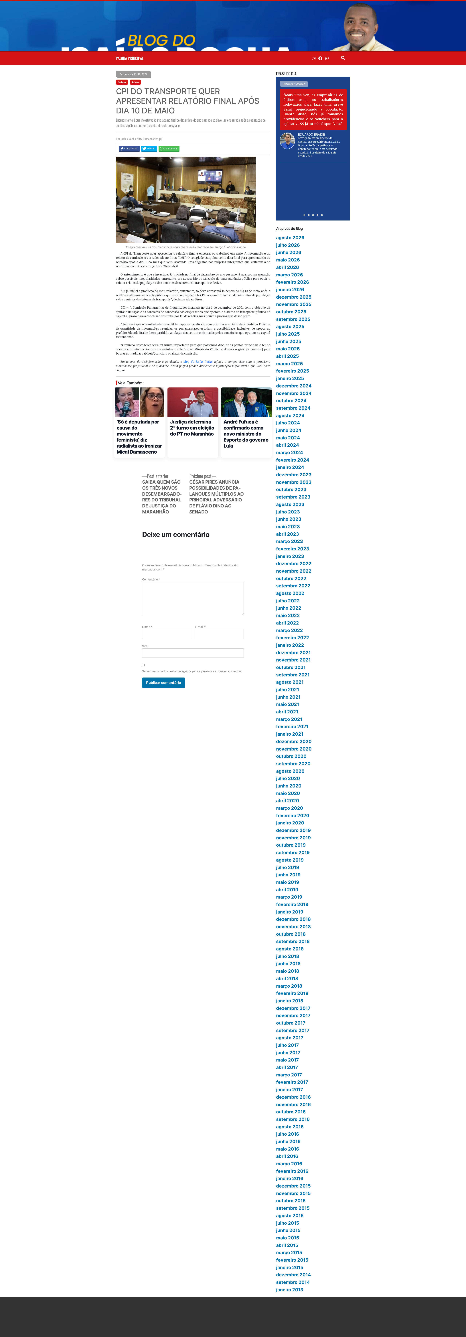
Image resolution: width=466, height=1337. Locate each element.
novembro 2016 (293, 1104)
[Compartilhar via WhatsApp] (169, 148)
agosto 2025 (290, 326)
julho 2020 (288, 778)
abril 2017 (287, 1067)
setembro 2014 (293, 1282)
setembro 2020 (293, 763)
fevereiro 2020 (292, 815)
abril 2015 (287, 1245)
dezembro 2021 (293, 652)
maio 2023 (288, 526)
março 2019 (289, 897)
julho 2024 (288, 423)
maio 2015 (287, 1237)
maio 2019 (287, 882)
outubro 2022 (291, 578)
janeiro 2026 (290, 289)
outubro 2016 (291, 1112)
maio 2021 (287, 704)
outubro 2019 (291, 845)
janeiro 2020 (290, 823)
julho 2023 (288, 512)
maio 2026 (288, 260)
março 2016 (289, 1163)
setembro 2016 (293, 1119)
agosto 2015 (290, 1215)
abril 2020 (287, 800)
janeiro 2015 (289, 1267)
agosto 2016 (290, 1126)
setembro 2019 (293, 852)
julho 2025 (288, 334)
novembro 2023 (293, 482)
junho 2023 (288, 519)
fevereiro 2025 (292, 371)
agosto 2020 (290, 771)
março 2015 (289, 1252)
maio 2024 (288, 437)
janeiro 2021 (289, 734)
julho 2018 (287, 956)
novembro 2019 (293, 837)
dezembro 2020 (294, 741)
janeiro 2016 (289, 1178)
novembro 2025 (293, 304)
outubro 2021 (291, 667)
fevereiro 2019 (292, 904)
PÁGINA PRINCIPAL (130, 58)
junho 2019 (288, 874)
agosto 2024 (290, 415)
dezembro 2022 (293, 563)
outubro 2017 (290, 1023)
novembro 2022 (293, 571)
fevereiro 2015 (292, 1260)
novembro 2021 (293, 660)
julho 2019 (287, 867)
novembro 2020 (294, 749)
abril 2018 (287, 978)
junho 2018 (288, 963)
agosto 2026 (290, 237)
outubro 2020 (291, 756)
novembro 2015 (293, 1193)
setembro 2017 (292, 1030)
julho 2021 (287, 689)
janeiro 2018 (289, 1000)
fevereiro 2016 (292, 1171)
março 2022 (289, 630)
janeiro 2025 (290, 378)
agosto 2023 (290, 504)
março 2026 (289, 274)
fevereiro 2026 (292, 282)
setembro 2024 (293, 408)
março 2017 (289, 1075)
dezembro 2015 (293, 1186)
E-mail (200, 627)
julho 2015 (287, 1223)
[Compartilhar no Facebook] (129, 148)
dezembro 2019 (293, 830)
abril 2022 (287, 623)
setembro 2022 (293, 585)
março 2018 (289, 986)
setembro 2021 (293, 675)
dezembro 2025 (293, 297)
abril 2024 (287, 445)
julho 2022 (288, 600)
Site (144, 646)
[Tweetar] (149, 148)
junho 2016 (288, 1141)
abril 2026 (287, 267)
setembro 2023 (293, 497)
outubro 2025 (291, 311)
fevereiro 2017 (292, 1082)
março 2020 (289, 808)
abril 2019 (287, 889)
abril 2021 (287, 711)
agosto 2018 (290, 949)
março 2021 (289, 719)
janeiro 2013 (289, 1289)
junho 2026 (288, 252)
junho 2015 (288, 1230)
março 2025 (289, 363)
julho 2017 (287, 1045)
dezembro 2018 (293, 919)
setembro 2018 (293, 941)
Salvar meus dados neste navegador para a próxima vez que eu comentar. (192, 671)
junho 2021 (288, 697)
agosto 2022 (290, 593)
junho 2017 (288, 1052)
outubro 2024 (291, 400)
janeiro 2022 (290, 645)
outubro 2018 (291, 934)
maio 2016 (287, 1149)
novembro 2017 (293, 1015)
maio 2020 (288, 793)
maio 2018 (287, 971)
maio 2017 (287, 1060)
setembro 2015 (293, 1208)
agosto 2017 (289, 1037)
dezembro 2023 (293, 474)
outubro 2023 (291, 489)
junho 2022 (288, 608)
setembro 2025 (293, 319)
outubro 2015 (291, 1200)
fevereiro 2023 (292, 549)
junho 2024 (288, 430)
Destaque (122, 82)
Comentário (151, 579)
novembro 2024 (294, 393)
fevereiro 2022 (292, 637)
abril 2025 (287, 356)
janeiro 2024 (290, 467)
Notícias (135, 82)
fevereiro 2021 (292, 726)
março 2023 (289, 541)
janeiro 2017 (289, 1089)
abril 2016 (287, 1156)
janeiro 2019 (289, 912)
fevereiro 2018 (292, 993)
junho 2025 (288, 341)
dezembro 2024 (294, 386)
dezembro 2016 (293, 1097)
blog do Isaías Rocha (198, 361)
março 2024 (289, 452)
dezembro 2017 (293, 1008)
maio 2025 (288, 348)
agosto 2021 (290, 682)
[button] (304, 215)
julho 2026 (288, 245)
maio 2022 (288, 615)
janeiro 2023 (290, 556)
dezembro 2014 (293, 1274)
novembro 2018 (293, 926)
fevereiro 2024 (292, 460)
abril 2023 (287, 534)
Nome (147, 627)
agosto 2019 (290, 860)
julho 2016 (287, 1134)
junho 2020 (288, 786)
